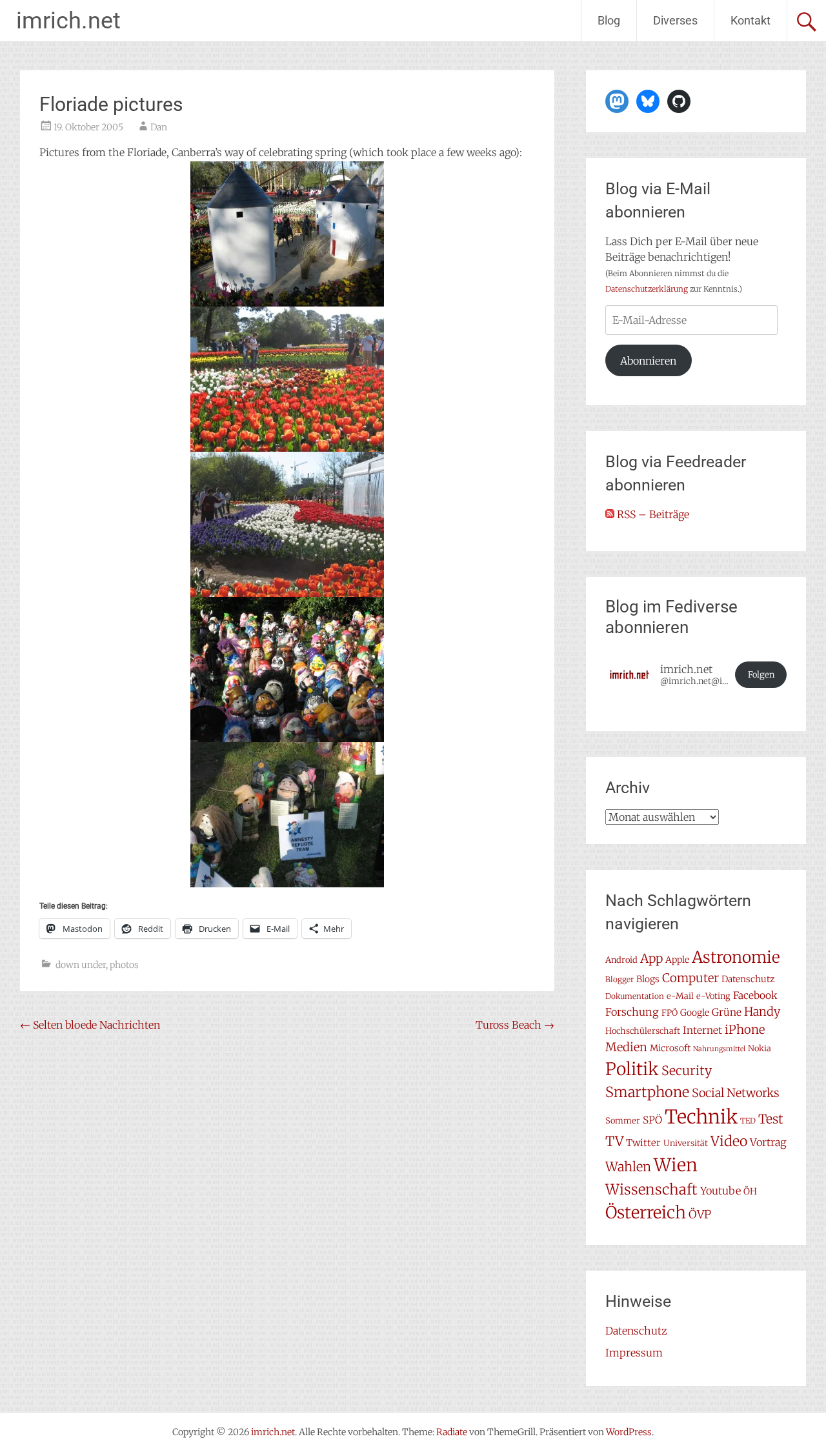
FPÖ (669, 1012)
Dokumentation (634, 996)
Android (621, 959)
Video (728, 1141)
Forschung (632, 1011)
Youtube (720, 1190)
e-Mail (680, 996)
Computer (690, 978)
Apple (677, 959)
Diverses (675, 20)
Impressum (634, 1352)
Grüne (726, 1012)
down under (80, 965)
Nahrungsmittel (719, 1049)
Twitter (643, 1142)
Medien (626, 1047)
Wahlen (628, 1166)
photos (124, 965)
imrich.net (68, 20)
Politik (632, 1069)
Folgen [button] (761, 674)
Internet (702, 1030)
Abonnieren (648, 360)
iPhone (745, 1029)
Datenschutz (747, 979)
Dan (158, 127)
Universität (685, 1143)
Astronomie (736, 957)
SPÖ (652, 1120)
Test (770, 1119)
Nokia (759, 1048)
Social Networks (736, 1092)
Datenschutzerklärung (646, 289)
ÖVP (700, 1214)
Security (686, 1070)
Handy (762, 1011)
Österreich (645, 1212)
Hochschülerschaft (642, 1030)
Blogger (619, 979)
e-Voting (713, 996)
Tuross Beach (515, 1024)
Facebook (755, 995)
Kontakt (750, 20)
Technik (701, 1117)
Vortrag (768, 1142)
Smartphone (647, 1092)
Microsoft (670, 1048)
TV (614, 1141)
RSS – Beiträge (651, 514)
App (651, 958)
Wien (676, 1165)
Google (694, 1012)
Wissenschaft (651, 1189)
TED (748, 1120)
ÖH (750, 1191)
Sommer (622, 1120)
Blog (609, 20)
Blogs (648, 979)
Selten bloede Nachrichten (90, 1024)
